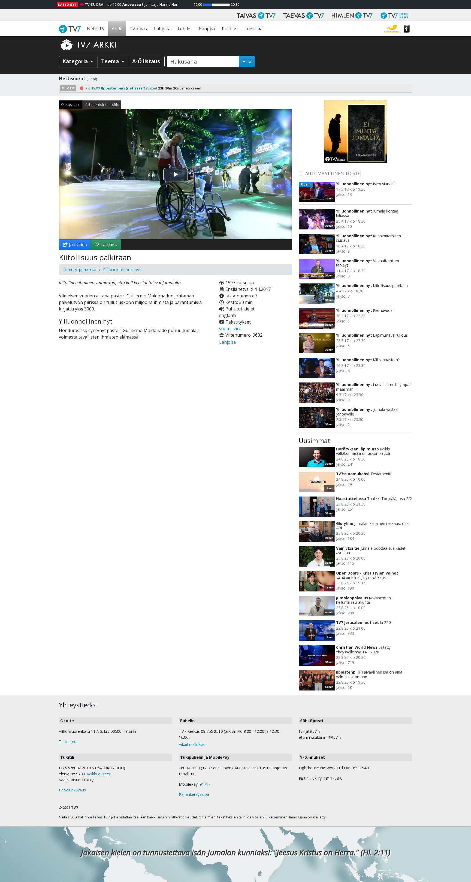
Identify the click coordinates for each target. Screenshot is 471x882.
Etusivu (71, 28)
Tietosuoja (68, 741)
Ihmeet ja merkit (80, 270)
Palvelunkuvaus (72, 790)
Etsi (246, 61)
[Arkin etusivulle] (89, 44)
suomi (225, 328)
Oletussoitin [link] (70, 104)
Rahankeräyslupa (194, 794)
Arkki (117, 29)
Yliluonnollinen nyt (122, 270)
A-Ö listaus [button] (146, 61)
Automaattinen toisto (333, 174)
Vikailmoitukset (192, 744)
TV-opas (138, 29)
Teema (110, 61)
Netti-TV (96, 29)
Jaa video (77, 244)
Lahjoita (162, 29)
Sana (406, 28)
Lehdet (185, 29)
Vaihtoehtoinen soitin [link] (102, 104)
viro (237, 328)
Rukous (229, 29)
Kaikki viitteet (99, 773)
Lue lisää (253, 29)
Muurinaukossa (391, 28)
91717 (205, 784)
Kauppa (207, 29)
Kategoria (75, 61)
